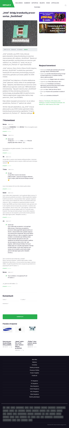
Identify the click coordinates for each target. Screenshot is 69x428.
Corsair (6, 410)
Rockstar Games (58, 416)
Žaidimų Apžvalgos (34, 397)
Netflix (58, 413)
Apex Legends (20, 407)
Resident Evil (48, 416)
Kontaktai (34, 365)
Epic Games (21, 410)
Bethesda (37, 407)
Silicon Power (7, 420)
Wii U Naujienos (34, 391)
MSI (47, 413)
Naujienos (19, 3)
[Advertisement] (52, 52)
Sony (14, 420)
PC (29, 416)
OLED (17, 416)
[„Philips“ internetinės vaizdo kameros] (32, 332)
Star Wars (24, 420)
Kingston (30, 413)
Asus (26, 407)
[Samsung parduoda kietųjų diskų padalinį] (7, 332)
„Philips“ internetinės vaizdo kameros (32, 343)
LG (43, 413)
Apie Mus (34, 359)
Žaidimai (37, 7)
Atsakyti (5, 131)
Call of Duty (52, 407)
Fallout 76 (35, 410)
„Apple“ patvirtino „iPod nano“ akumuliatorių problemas (19, 345)
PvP (42, 416)
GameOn (53, 410)
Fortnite (42, 410)
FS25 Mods (47, 101)
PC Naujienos (34, 380)
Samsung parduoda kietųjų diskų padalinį (7, 343)
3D (4, 407)
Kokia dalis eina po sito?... (55, 81)
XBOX (30, 420)
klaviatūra (38, 413)
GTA (4, 413)
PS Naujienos (34, 383)
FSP (48, 410)
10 (11, 347)
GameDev (27, 3)
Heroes (9, 413)
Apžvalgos (55, 3)
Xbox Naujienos (34, 386)
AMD (8, 407)
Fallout (29, 410)
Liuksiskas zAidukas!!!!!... (52, 95)
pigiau (33, 416)
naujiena (52, 413)
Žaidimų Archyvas (34, 367)
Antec (12, 407)
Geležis (42, 3)
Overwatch (23, 416)
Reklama (34, 362)
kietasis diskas (22, 413)
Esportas (35, 3)
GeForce (59, 410)
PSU (38, 416)
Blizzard (44, 407)
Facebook (34, 375)
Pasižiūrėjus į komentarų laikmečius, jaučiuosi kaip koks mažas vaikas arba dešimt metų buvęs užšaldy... (52, 85)
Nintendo (6, 416)
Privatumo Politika (34, 370)
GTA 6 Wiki (56, 104)
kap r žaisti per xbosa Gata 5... (54, 89)
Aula (31, 407)
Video (48, 3)
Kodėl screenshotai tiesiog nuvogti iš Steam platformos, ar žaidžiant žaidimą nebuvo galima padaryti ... (52, 75)
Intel (15, 413)
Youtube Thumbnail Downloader (53, 102)
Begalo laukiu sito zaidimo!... (57, 79)
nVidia (12, 416)
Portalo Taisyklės (34, 373)
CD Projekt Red (61, 407)
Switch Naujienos (34, 389)
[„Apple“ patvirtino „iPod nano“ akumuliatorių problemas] (20, 332)
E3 (16, 410)
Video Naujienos (34, 394)
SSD (18, 420)
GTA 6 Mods (54, 101)
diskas (11, 410)
